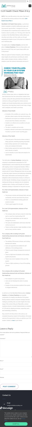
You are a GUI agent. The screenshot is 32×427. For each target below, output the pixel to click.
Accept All (16, 424)
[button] (27, 1)
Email (1, 369)
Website (2, 377)
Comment (3, 338)
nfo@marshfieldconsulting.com (14, 405)
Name (2, 360)
